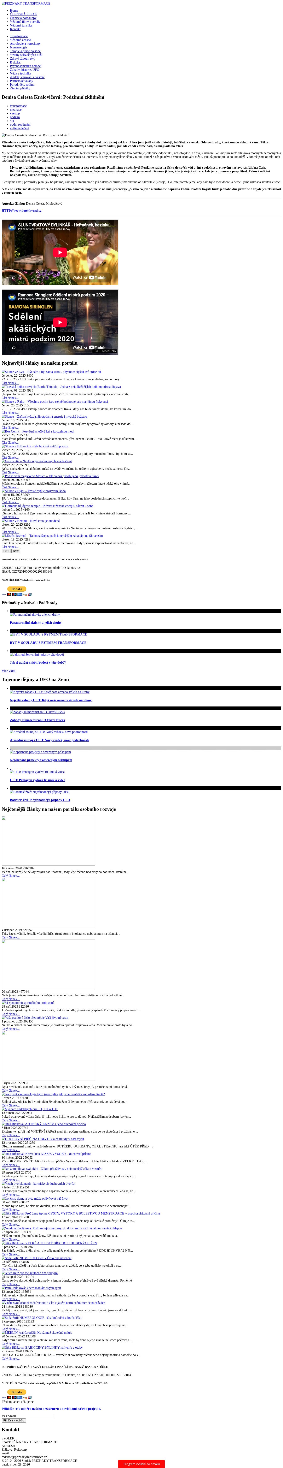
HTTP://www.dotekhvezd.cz (21, 210)
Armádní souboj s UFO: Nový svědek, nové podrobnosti (49, 740)
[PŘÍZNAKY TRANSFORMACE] (26, 3)
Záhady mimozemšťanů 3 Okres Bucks (37, 720)
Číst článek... (10, 383)
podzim (15, 117)
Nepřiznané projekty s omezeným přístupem (41, 760)
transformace (18, 106)
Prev (6, 551)
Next (16, 551)
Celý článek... (11, 875)
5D (12, 121)
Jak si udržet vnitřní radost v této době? (38, 662)
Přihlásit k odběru (13, 1420)
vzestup (15, 113)
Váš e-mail (9, 1416)
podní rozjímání (20, 124)
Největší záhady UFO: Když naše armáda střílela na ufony (51, 700)
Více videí (8, 671)
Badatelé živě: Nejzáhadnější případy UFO (40, 800)
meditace (16, 109)
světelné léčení (19, 128)
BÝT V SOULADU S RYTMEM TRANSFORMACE (48, 642)
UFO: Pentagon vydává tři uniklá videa (37, 780)
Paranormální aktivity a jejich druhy (36, 622)
